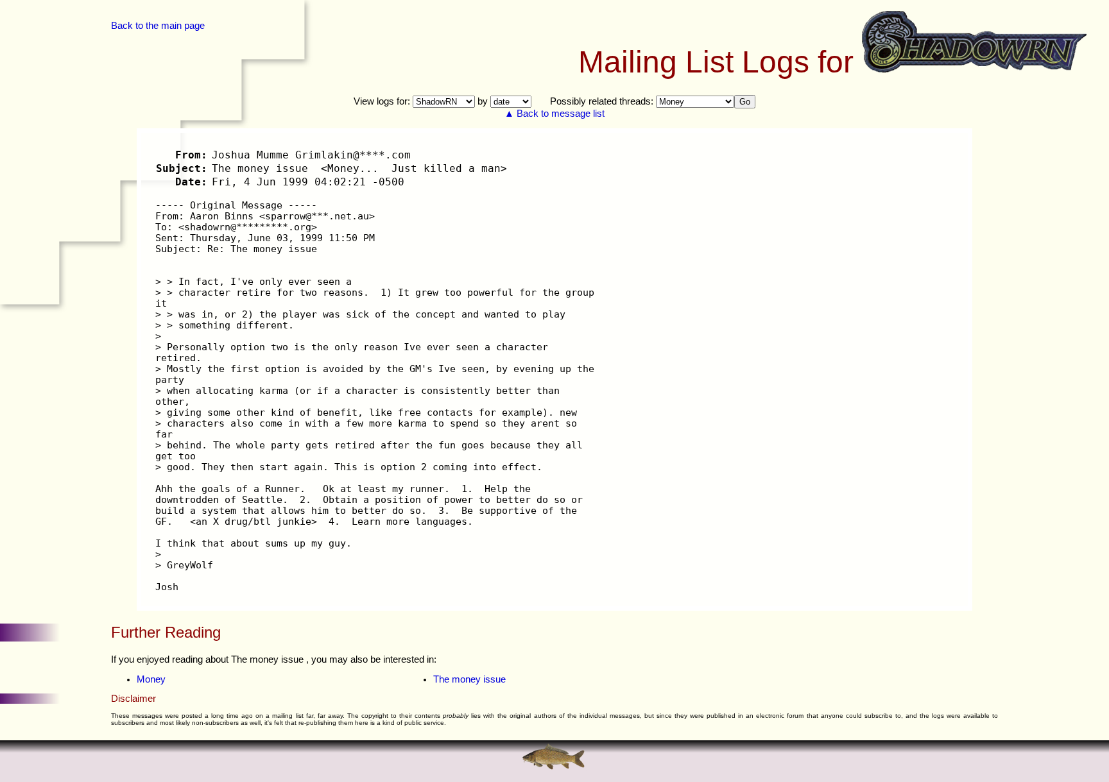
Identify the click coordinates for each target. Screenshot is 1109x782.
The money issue (469, 679)
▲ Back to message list (554, 113)
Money (151, 679)
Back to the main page (158, 26)
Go (744, 101)
